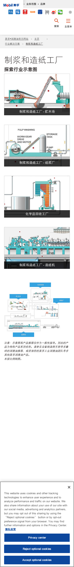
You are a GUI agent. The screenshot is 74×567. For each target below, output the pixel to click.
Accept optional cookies (37, 559)
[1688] (32, 12)
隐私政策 (10, 529)
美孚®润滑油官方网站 (16, 39)
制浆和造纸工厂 (34, 43)
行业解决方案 (12, 43)
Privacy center (37, 537)
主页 (36, 39)
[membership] (40, 12)
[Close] (69, 487)
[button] (68, 25)
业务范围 (31, 4)
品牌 (42, 4)
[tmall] (17, 12)
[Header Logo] (11, 4)
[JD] (25, 12)
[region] (37, 524)
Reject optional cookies (37, 548)
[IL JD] (10, 12)
